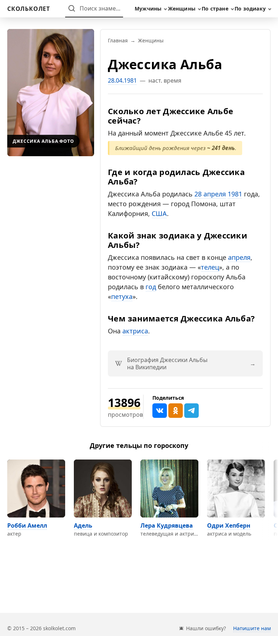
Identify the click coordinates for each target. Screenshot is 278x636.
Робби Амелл (27, 525)
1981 (235, 194)
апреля (239, 257)
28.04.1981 (122, 80)
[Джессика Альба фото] (50, 92)
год (151, 286)
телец (210, 267)
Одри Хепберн (228, 525)
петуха (121, 296)
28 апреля (210, 194)
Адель (83, 525)
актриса (135, 331)
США (159, 213)
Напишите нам (252, 628)
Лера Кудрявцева (166, 525)
